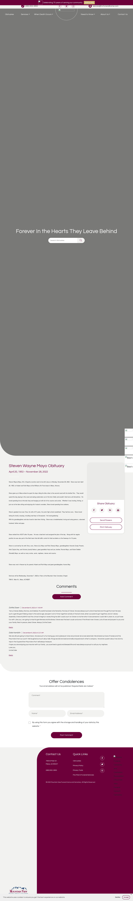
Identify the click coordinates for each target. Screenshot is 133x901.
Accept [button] (126, 897)
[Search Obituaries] (81, 240)
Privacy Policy (78, 765)
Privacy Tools (78, 770)
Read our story (89, 2)
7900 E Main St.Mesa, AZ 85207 (52, 762)
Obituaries (9, 14)
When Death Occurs (43, 14)
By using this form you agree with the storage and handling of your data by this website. (65, 724)
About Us (105, 14)
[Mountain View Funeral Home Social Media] (59, 6)
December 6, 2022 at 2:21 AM (33, 633)
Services (24, 14)
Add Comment (66, 597)
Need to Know (87, 14)
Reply (11, 627)
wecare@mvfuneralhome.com (105, 6)
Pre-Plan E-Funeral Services (83, 775)
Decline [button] (117, 897)
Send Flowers (106, 520)
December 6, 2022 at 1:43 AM (32, 608)
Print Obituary (106, 527)
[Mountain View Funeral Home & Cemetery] (66, 14)
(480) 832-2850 (31, 6)
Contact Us (123, 14)
